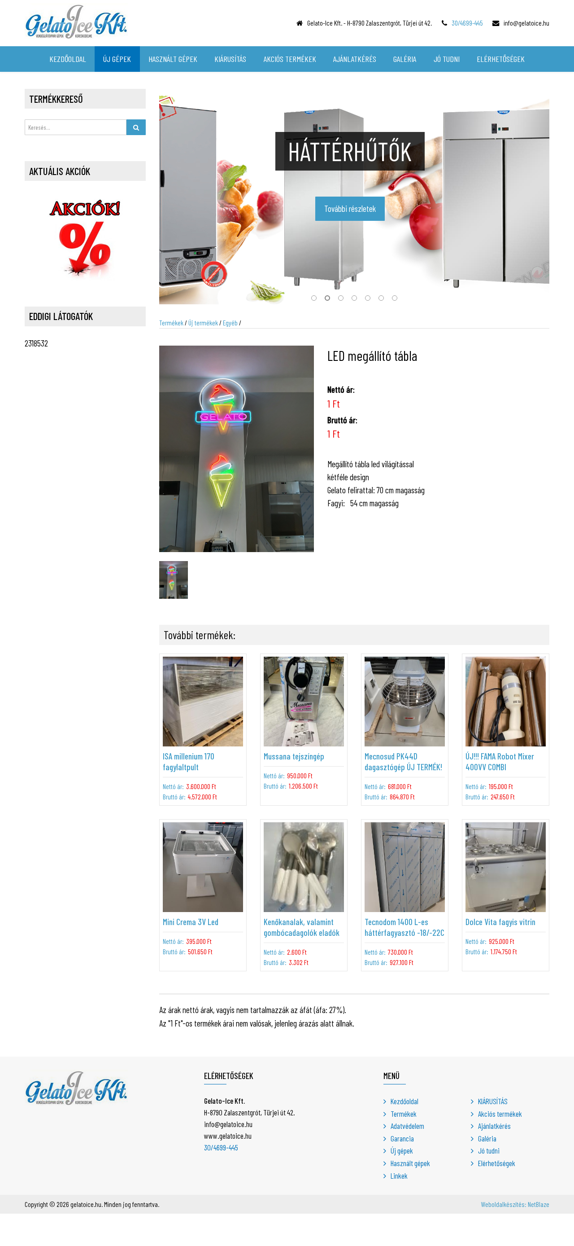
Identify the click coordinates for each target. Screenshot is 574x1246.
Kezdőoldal (404, 1101)
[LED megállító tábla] (236, 448)
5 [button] (367, 299)
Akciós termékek (500, 1113)
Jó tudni (489, 1150)
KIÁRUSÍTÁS (493, 1101)
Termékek (171, 323)
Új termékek (203, 323)
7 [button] (394, 299)
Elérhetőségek (496, 1162)
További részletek (350, 208)
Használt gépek (410, 1162)
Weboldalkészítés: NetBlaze (515, 1204)
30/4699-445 (467, 23)
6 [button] (381, 299)
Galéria (487, 1138)
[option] (354, 196)
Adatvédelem (407, 1125)
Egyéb (230, 323)
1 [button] (313, 299)
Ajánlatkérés (494, 1125)
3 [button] (340, 299)
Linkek (399, 1175)
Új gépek (402, 1150)
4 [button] (354, 299)
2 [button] (327, 299)
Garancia (402, 1138)
